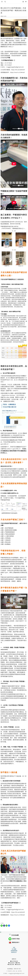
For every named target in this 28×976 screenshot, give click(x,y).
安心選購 (14, 949)
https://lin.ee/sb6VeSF (18, 70)
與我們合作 (14, 952)
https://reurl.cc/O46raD (17, 72)
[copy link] (9, 926)
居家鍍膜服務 (14, 950)
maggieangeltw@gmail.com (15, 67)
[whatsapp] (7, 926)
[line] (2, 926)
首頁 (14, 947)
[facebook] (4, 926)
